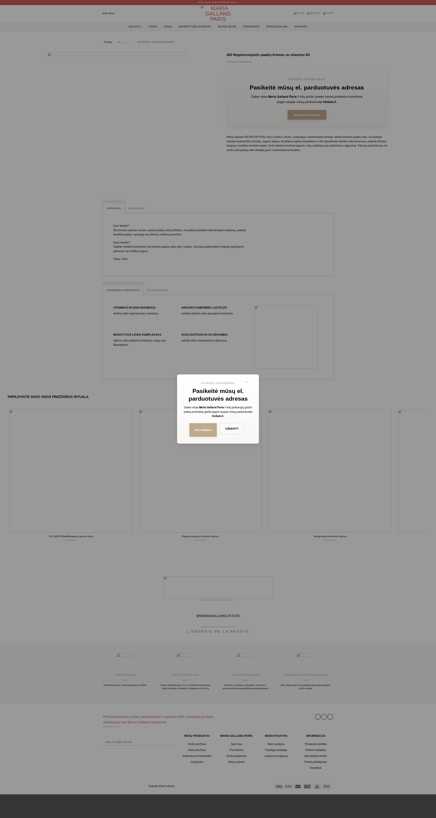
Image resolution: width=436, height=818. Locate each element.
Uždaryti (231, 428)
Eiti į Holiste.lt (203, 430)
